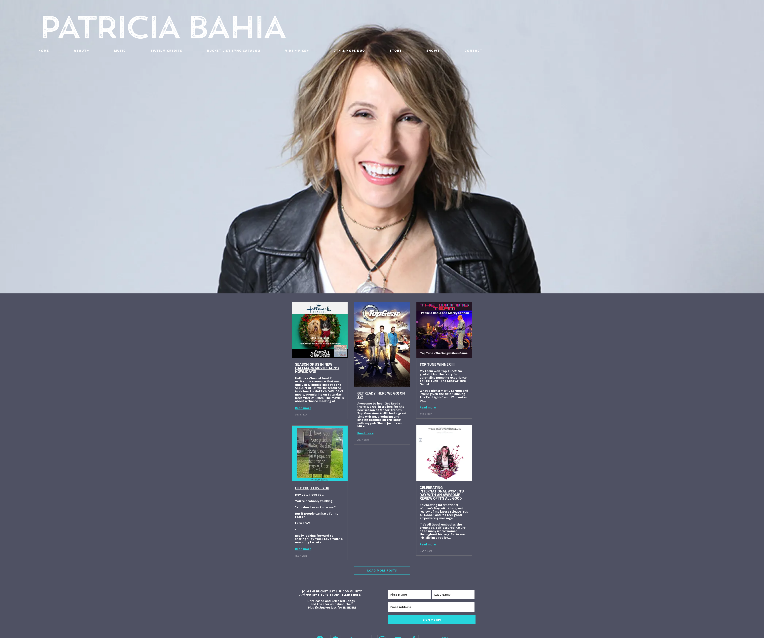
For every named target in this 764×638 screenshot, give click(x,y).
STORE (395, 51)
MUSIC (120, 51)
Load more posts (382, 570)
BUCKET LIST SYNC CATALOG (233, 51)
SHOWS (433, 51)
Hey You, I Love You (312, 488)
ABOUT (80, 51)
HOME (43, 51)
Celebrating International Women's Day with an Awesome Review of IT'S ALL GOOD (442, 493)
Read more (303, 408)
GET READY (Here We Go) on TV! (381, 395)
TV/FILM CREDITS (166, 51)
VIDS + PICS (295, 51)
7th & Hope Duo (349, 51)
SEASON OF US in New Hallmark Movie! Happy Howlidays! (317, 368)
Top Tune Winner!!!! (437, 364)
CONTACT (473, 51)
